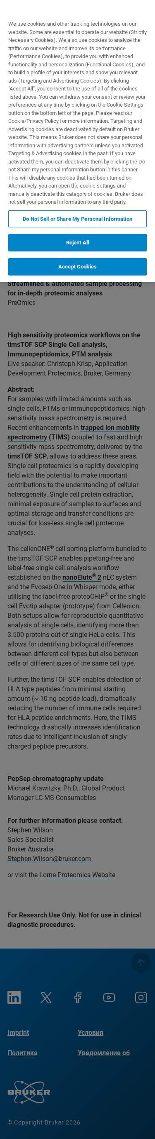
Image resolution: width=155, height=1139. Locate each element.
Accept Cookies (77, 266)
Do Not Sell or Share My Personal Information (77, 219)
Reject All (77, 242)
